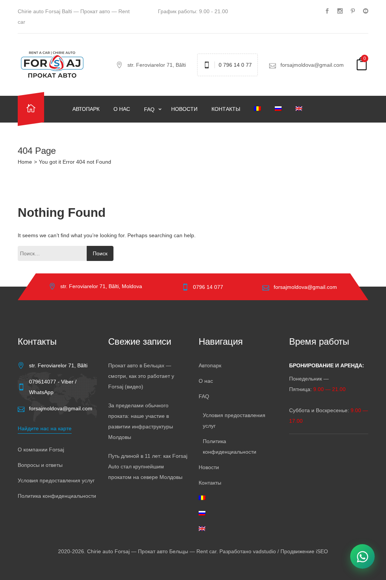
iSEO (322, 551)
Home (25, 162)
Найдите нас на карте (45, 428)
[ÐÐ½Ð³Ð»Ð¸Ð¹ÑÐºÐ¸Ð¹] (300, 109)
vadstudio (264, 551)
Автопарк (86, 109)
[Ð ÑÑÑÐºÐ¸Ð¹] (279, 109)
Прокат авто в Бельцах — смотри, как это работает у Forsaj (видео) (141, 376)
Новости (184, 109)
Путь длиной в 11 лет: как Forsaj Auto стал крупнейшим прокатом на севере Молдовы (147, 466)
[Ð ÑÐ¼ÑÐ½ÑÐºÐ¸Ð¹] (258, 109)
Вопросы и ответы (40, 465)
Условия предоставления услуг (56, 480)
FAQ (150, 109)
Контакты (225, 109)
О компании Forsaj (41, 450)
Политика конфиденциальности (57, 496)
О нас (121, 109)
